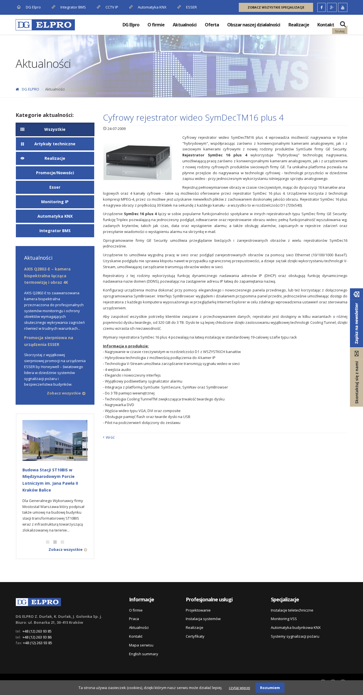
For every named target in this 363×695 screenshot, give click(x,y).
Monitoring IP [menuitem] (55, 201)
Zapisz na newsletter (356, 317)
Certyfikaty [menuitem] (195, 636)
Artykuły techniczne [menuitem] (54, 143)
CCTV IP (111, 7)
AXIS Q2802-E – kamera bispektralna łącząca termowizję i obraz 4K (47, 275)
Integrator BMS (73, 7)
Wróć (110, 437)
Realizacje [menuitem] (298, 25)
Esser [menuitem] (54, 187)
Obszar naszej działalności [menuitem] (253, 25)
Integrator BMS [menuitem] (55, 230)
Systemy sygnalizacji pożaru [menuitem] (295, 636)
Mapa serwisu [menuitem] (141, 645)
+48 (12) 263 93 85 (37, 631)
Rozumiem (270, 687)
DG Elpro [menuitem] (131, 25)
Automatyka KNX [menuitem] (55, 216)
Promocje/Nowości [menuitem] (55, 172)
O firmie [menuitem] (155, 25)
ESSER (191, 7)
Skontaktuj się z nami (356, 377)
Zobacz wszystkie (64, 393)
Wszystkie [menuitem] (55, 129)
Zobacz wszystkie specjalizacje (276, 7)
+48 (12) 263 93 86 (37, 637)
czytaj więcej (239, 687)
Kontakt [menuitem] (325, 25)
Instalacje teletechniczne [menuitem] (292, 610)
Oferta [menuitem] (212, 25)
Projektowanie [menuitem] (198, 610)
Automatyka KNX (152, 7)
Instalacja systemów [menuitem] (203, 618)
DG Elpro (33, 7)
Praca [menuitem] (134, 618)
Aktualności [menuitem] (185, 25)
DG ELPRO (30, 89)
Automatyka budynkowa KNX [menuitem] (296, 627)
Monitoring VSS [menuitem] (284, 618)
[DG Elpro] (38, 601)
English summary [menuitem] (143, 653)
